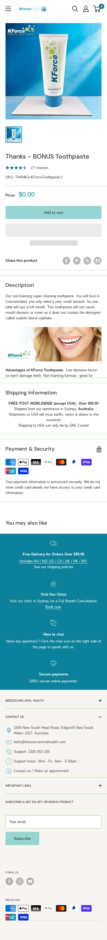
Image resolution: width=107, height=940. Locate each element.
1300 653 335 (39, 752)
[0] (97, 9)
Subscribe (22, 838)
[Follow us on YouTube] (30, 881)
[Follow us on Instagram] (20, 881)
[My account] (86, 9)
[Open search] (75, 9)
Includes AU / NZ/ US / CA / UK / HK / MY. (53, 561)
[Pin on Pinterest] (77, 261)
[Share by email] (98, 261)
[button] (53, 230)
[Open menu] (8, 9)
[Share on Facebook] (66, 261)
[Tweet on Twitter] (87, 261)
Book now (53, 607)
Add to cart (53, 212)
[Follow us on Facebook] (9, 881)
